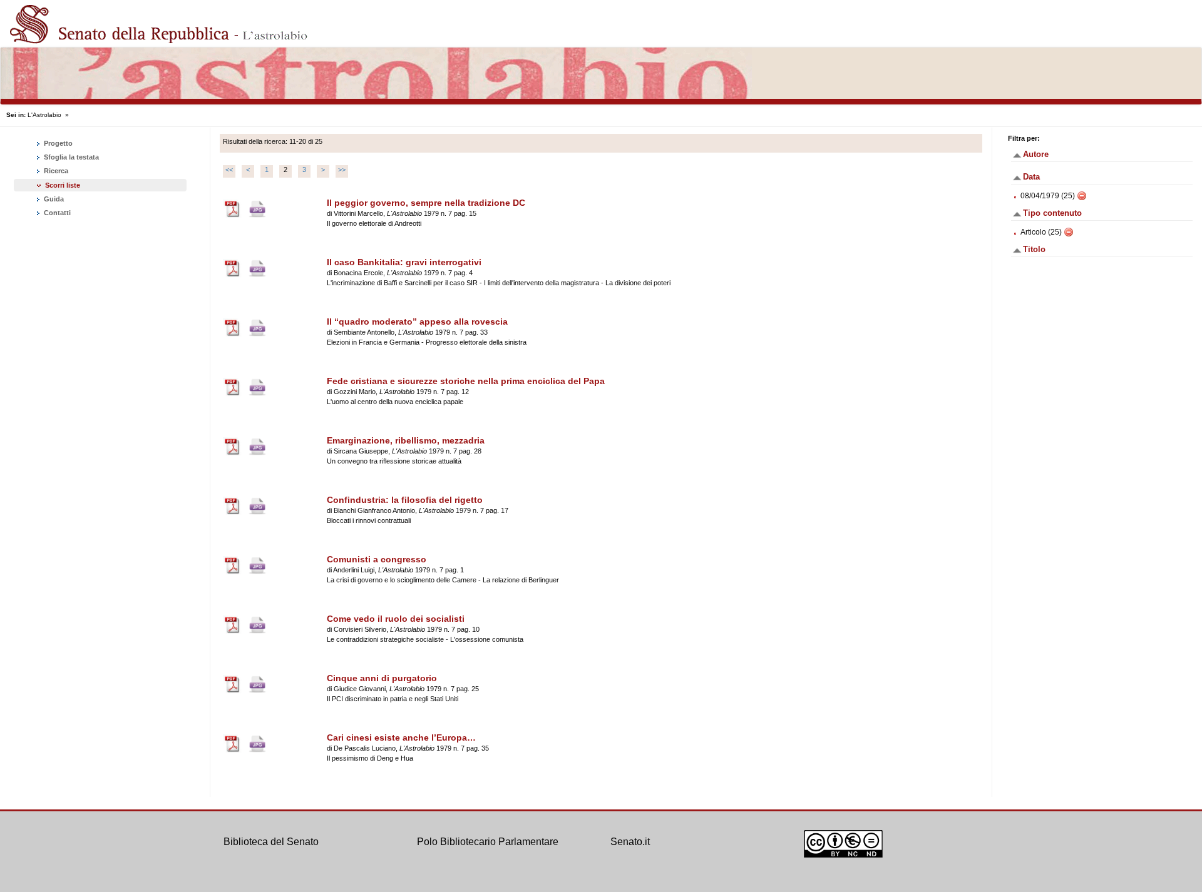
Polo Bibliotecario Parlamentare (487, 841)
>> (342, 169)
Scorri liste (62, 185)
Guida (53, 199)
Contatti (56, 212)
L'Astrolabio (44, 114)
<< (229, 169)
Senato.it (630, 841)
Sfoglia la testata (70, 157)
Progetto (57, 143)
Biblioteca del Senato (271, 841)
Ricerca (55, 171)
